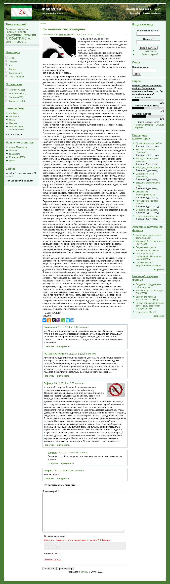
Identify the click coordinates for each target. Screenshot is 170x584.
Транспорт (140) (17, 101)
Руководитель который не (149, 143)
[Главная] (21, 12)
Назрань (13, 123)
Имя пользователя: (148, 30)
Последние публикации (138, 9)
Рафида (48, 383)
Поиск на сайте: (140, 67)
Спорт (28, 38)
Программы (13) (17, 90)
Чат (11, 65)
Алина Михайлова (18, 147)
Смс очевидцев (16, 76)
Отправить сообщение (152, 13)
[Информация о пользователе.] (116, 395)
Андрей (52, 452)
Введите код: (51, 553)
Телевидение (15, 73)
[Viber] (58, 320)
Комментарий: (50, 491)
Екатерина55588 (17, 157)
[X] (54, 320)
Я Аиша (13, 150)
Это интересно (16, 41)
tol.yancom (14, 154)
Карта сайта (135, 13)
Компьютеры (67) (17, 93)
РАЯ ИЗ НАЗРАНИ (54, 353)
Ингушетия (14, 116)
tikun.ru (84, 572)
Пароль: (148, 39)
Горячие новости (16, 32)
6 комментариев (144, 125)
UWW (12, 160)
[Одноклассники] (49, 320)
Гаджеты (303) (16, 97)
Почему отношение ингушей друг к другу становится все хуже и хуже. (150, 306)
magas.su (51, 8)
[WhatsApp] (63, 320)
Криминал (14, 35)
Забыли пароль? (150, 54)
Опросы (13, 61)
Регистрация (150, 51)
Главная (43, 23)
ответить (49, 346)
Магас (12, 120)
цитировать (63, 346)
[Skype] (68, 320)
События (15, 38)
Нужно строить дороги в (148, 216)
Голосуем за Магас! (146, 312)
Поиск (12, 58)
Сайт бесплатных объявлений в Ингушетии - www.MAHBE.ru (149, 256)
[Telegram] (72, 320)
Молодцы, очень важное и (149, 167)
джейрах (13, 113)
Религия (29, 35)
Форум (12, 69)
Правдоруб (50, 327)
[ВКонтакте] (44, 320)
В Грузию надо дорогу (147, 210)
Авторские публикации (17, 29)
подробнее (159, 269)
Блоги (158, 9)
